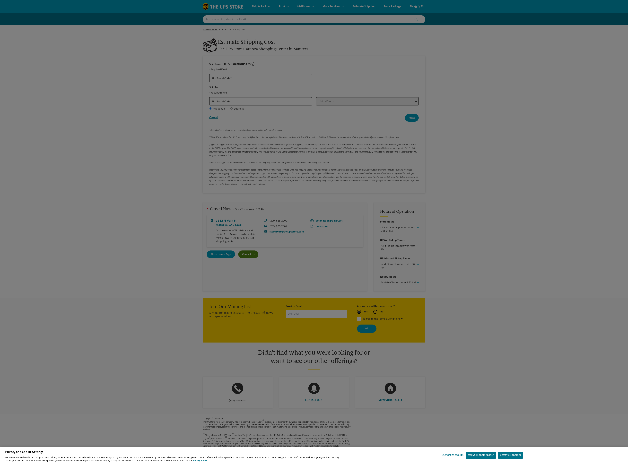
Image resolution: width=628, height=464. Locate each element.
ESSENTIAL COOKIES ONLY (481, 455)
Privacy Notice (200, 461)
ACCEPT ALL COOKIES (510, 455)
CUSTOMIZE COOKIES (452, 455)
